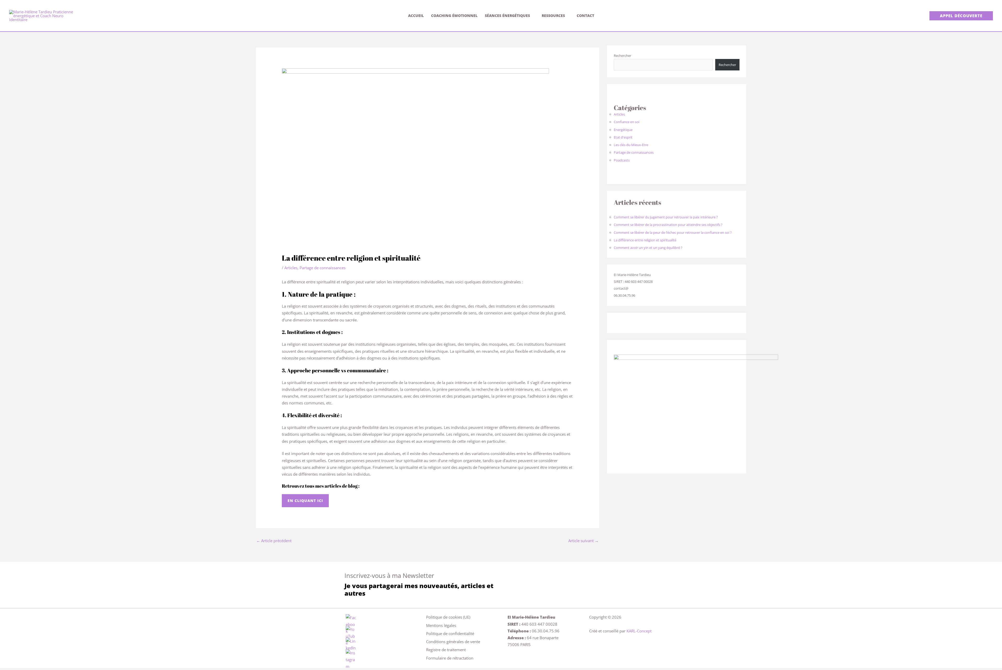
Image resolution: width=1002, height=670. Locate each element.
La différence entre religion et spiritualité (645, 240)
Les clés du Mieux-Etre (631, 144)
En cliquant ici (305, 500)
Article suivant (583, 540)
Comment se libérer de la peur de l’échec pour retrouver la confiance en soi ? (673, 232)
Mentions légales (441, 625)
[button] (961, 15)
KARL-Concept (639, 630)
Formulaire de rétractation (449, 658)
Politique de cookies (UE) (448, 617)
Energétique (623, 129)
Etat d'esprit (623, 137)
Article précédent (273, 540)
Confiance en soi (626, 121)
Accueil (416, 15)
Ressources (553, 15)
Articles (290, 267)
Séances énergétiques (507, 15)
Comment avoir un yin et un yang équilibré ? (648, 247)
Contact (585, 15)
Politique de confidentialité (450, 633)
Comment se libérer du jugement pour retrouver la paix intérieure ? (666, 217)
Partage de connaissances (322, 267)
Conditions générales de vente (453, 641)
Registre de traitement (446, 649)
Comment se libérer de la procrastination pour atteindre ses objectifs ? (668, 224)
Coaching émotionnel (454, 15)
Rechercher (622, 55)
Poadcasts (622, 160)
